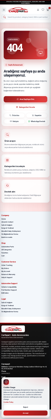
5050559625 (5, 373)
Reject (25, 407)
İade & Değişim (6, 225)
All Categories (6, 250)
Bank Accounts (6, 237)
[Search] (4, 17)
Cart (2, 256)
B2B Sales (5, 293)
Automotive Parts (7, 247)
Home (3, 219)
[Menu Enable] (4, 9)
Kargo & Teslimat (7, 228)
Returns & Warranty (8, 274)
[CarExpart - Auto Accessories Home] (18, 10)
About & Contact (7, 222)
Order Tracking (6, 265)
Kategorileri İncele (27, 107)
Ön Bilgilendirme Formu (9, 234)
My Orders (5, 268)
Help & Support (6, 277)
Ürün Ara (15, 115)
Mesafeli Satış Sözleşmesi (11, 231)
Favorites (4, 253)
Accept (25, 413)
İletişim (16, 121)
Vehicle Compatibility (8, 287)
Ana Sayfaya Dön (27, 99)
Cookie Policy (8, 402)
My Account (5, 271)
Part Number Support (9, 290)
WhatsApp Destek (38, 121)
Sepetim (38, 115)
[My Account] (38, 10)
